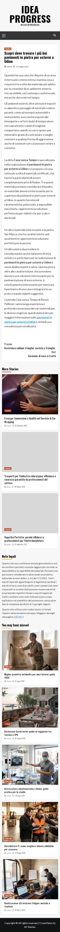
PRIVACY (19, 616)
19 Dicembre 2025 (21, 425)
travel (7, 724)
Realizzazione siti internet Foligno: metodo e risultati (27, 904)
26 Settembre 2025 (20, 544)
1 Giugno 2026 (20, 795)
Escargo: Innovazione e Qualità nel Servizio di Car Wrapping (30, 420)
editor (9, 66)
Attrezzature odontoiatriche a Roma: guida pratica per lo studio (26, 790)
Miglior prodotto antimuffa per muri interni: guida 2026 (29, 676)
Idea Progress (30, 13)
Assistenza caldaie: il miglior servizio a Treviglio (29, 346)
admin (9, 426)
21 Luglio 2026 (19, 681)
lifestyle (8, 666)
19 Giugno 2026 (20, 738)
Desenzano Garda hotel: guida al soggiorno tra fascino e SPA (28, 733)
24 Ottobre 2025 (19, 487)
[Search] (55, 35)
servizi (7, 49)
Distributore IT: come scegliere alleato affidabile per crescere (29, 847)
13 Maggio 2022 (22, 66)
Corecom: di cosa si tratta (42, 354)
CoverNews (46, 922)
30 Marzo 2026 (20, 910)
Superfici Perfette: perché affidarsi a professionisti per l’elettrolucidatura (24, 539)
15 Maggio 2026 (20, 853)
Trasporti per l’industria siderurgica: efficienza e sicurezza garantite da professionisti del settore (30, 479)
